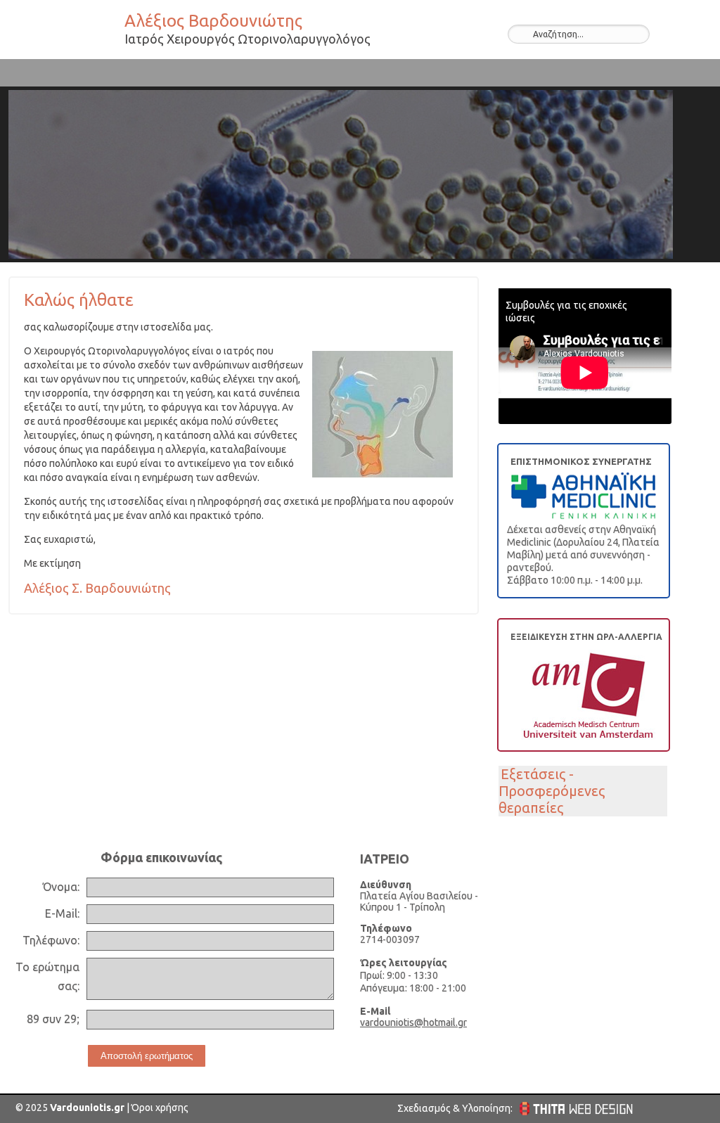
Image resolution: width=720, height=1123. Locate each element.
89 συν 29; (53, 1019)
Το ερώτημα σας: (47, 976)
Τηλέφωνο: (50, 940)
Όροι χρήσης (158, 1107)
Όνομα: (61, 886)
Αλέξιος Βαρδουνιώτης (64, 32)
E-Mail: (62, 913)
